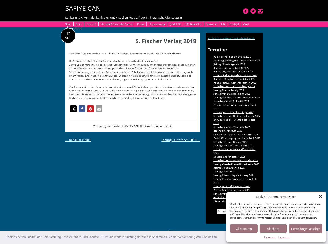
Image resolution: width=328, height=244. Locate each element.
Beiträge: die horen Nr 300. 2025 (231, 68)
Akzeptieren (244, 229)
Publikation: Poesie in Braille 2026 (232, 56)
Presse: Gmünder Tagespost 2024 (231, 190)
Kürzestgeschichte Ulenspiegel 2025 (233, 112)
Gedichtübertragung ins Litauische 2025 (235, 134)
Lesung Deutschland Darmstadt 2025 (236, 97)
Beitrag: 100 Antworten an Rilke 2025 (233, 79)
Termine (211, 24)
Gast (246, 24)
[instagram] (260, 11)
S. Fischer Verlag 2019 (165, 41)
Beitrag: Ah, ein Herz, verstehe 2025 (233, 71)
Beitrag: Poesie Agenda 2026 (229, 64)
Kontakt (234, 24)
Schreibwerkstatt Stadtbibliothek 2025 (236, 116)
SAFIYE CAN (83, 8)
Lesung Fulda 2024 (223, 171)
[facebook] (245, 11)
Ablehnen (273, 229)
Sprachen (75, 28)
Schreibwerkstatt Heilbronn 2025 (231, 93)
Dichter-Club (194, 24)
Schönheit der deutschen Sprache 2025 (235, 75)
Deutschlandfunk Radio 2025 (229, 156)
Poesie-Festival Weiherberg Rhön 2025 (234, 82)
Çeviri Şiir (175, 24)
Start (68, 24)
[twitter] (253, 11)
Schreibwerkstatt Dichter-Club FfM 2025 (235, 160)
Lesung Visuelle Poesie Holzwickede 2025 (236, 164)
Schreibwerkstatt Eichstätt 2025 (231, 101)
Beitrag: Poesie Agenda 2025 (229, 167)
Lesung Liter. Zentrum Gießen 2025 (233, 145)
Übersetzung (157, 24)
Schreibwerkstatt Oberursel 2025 (231, 127)
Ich (223, 24)
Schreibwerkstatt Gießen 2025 (230, 142)
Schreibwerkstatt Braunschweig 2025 (234, 86)
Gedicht (91, 24)
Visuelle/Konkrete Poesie (117, 24)
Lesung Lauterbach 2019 (180, 140)
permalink (164, 126)
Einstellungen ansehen (305, 229)
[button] (219, 237)
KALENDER (132, 126)
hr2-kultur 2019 (78, 140)
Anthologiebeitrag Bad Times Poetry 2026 (236, 60)
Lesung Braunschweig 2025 (228, 90)
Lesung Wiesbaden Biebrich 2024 (231, 186)
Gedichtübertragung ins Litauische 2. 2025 (236, 138)
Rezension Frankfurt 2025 (227, 130)
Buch (79, 24)
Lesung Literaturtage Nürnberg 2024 (233, 175)
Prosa (140, 24)
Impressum (270, 237)
